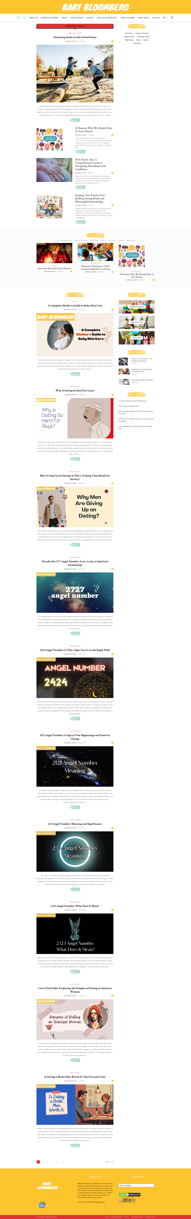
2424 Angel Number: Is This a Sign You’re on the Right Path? (75, 650)
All (58, 240)
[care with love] (137, 322)
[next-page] (61, 1162)
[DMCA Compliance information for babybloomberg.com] (127, 1202)
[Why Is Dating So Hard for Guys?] (74, 418)
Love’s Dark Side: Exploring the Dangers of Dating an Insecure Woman (75, 990)
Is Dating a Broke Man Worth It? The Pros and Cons (75, 1077)
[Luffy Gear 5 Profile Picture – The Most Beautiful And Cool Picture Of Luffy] (123, 361)
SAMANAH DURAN (71, 41)
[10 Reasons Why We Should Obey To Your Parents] (49, 139)
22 (56, 1162)
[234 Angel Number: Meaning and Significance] (74, 851)
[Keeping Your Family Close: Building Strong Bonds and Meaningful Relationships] (49, 207)
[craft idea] (137, 337)
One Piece (112, 240)
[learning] (137, 306)
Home (107, 1217)
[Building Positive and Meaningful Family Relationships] (124, 371)
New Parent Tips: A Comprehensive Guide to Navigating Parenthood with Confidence (90, 164)
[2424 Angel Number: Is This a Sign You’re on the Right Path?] (74, 678)
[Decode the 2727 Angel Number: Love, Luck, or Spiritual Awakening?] (74, 592)
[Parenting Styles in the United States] (74, 73)
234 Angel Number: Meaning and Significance (75, 824)
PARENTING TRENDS (75, 26)
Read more (75, 120)
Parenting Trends (75, 33)
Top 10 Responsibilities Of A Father (142, 380)
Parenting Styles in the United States (74, 37)
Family (103, 240)
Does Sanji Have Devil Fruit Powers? (54, 268)
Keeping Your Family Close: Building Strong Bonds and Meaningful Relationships (90, 198)
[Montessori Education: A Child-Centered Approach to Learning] (95, 252)
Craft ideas (94, 240)
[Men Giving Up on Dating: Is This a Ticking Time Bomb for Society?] (74, 507)
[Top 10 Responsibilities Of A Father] (124, 382)
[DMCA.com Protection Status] (130, 1196)
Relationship (131, 240)
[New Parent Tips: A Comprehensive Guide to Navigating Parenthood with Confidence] (54, 170)
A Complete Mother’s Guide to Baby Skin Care (75, 305)
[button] (172, 17)
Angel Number (66, 240)
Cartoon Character (81, 240)
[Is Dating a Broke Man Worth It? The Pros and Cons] (74, 1104)
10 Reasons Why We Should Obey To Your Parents (93, 129)
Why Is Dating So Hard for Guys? (74, 390)
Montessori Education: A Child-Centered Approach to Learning (95, 267)
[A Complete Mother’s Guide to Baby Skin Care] (74, 334)
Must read (95, 235)
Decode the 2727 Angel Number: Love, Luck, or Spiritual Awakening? (75, 563)
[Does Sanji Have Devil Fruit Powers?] (54, 253)
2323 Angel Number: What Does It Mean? (75, 906)
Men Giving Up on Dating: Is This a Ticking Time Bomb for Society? (75, 477)
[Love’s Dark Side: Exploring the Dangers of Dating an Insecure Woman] (74, 1019)
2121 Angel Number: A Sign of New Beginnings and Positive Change (75, 737)
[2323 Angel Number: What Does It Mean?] (74, 933)
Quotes (121, 240)
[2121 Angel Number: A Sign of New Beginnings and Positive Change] (74, 766)
